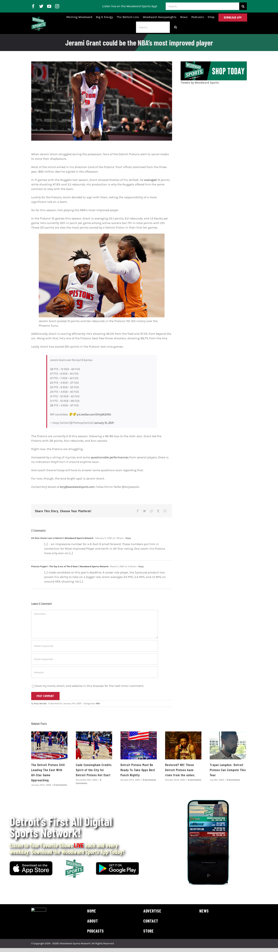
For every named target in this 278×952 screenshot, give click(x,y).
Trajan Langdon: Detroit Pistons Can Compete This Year (228, 770)
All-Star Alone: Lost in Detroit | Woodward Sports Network (62, 538)
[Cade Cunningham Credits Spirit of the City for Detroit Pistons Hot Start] (94, 745)
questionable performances (110, 457)
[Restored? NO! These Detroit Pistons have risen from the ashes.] (183, 745)
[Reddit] (151, 510)
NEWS (204, 910)
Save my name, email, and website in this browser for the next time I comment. (89, 686)
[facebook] (33, 6)
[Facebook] (137, 510)
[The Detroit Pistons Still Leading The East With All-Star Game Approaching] (49, 745)
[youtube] (49, 6)
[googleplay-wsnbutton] (117, 863)
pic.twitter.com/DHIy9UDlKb (94, 414)
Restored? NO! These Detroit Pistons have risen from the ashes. (180, 770)
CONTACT (150, 920)
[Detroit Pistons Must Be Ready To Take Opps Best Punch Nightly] (138, 745)
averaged (150, 180)
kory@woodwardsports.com (77, 487)
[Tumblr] (158, 510)
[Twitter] (144, 510)
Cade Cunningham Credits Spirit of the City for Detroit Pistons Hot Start (94, 770)
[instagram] (57, 6)
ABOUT (92, 920)
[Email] (165, 510)
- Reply (127, 538)
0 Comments (60, 785)
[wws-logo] (38, 18)
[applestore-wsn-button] (31, 862)
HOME (91, 910)
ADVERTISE (152, 910)
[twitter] (41, 6)
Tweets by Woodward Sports (200, 82)
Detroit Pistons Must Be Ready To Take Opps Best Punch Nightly (137, 770)
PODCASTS (95, 930)
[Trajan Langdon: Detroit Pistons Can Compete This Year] (228, 745)
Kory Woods (40, 703)
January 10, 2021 (104, 422)
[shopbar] (214, 63)
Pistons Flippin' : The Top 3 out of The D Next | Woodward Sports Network (70, 566)
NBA (98, 703)
